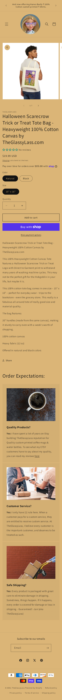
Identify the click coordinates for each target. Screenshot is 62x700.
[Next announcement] (56, 5)
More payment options (31, 235)
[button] (6, 24)
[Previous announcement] (6, 5)
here (37, 456)
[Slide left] (23, 105)
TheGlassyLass (18, 688)
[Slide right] (38, 105)
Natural (10, 178)
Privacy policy (16, 693)
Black (26, 178)
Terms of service (32, 693)
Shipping (5, 160)
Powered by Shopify (33, 688)
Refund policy (51, 688)
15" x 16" (11, 191)
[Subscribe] (47, 648)
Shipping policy (49, 693)
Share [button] (9, 360)
